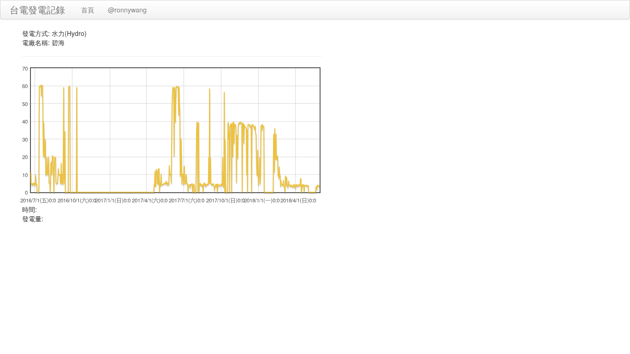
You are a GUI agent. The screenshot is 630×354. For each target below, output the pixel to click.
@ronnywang (127, 9)
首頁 (87, 9)
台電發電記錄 (37, 9)
